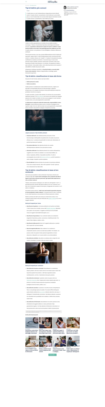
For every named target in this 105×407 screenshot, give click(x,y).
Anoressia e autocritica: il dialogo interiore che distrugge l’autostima (31, 332)
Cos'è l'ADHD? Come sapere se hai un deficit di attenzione (31, 350)
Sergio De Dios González (72, 8)
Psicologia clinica (33, 5)
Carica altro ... (52, 354)
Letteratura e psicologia (30, 347)
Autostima (27, 329)
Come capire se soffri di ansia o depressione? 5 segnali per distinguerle (72, 350)
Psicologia (27, 5)
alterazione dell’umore (46, 157)
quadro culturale (52, 198)
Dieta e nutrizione (42, 347)
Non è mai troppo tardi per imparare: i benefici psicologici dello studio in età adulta (45, 332)
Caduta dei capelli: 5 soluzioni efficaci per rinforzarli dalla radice (59, 332)
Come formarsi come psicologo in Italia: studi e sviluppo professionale (59, 350)
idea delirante (40, 96)
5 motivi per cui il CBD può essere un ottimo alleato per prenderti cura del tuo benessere (72, 332)
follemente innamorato (32, 280)
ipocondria (42, 292)
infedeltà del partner (51, 208)
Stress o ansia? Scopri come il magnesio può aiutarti (45, 350)
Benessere (41, 329)
